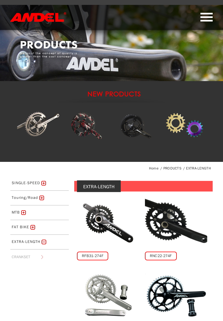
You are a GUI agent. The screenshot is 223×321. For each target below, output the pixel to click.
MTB (16, 212)
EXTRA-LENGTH (198, 168)
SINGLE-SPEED (26, 183)
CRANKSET (21, 257)
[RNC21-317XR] (108, 295)
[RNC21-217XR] (176, 295)
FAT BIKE (20, 227)
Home (154, 168)
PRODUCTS (172, 168)
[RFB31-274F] (108, 222)
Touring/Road (25, 197)
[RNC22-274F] (176, 222)
